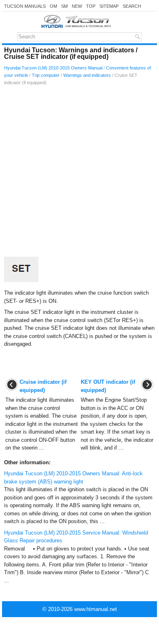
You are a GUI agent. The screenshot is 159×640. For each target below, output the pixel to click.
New (77, 6)
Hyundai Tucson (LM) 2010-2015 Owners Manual (53, 67)
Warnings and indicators (87, 75)
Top (90, 6)
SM (64, 6)
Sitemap (109, 6)
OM (53, 6)
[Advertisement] (79, 173)
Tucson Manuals (25, 6)
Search (132, 6)
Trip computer (46, 75)
